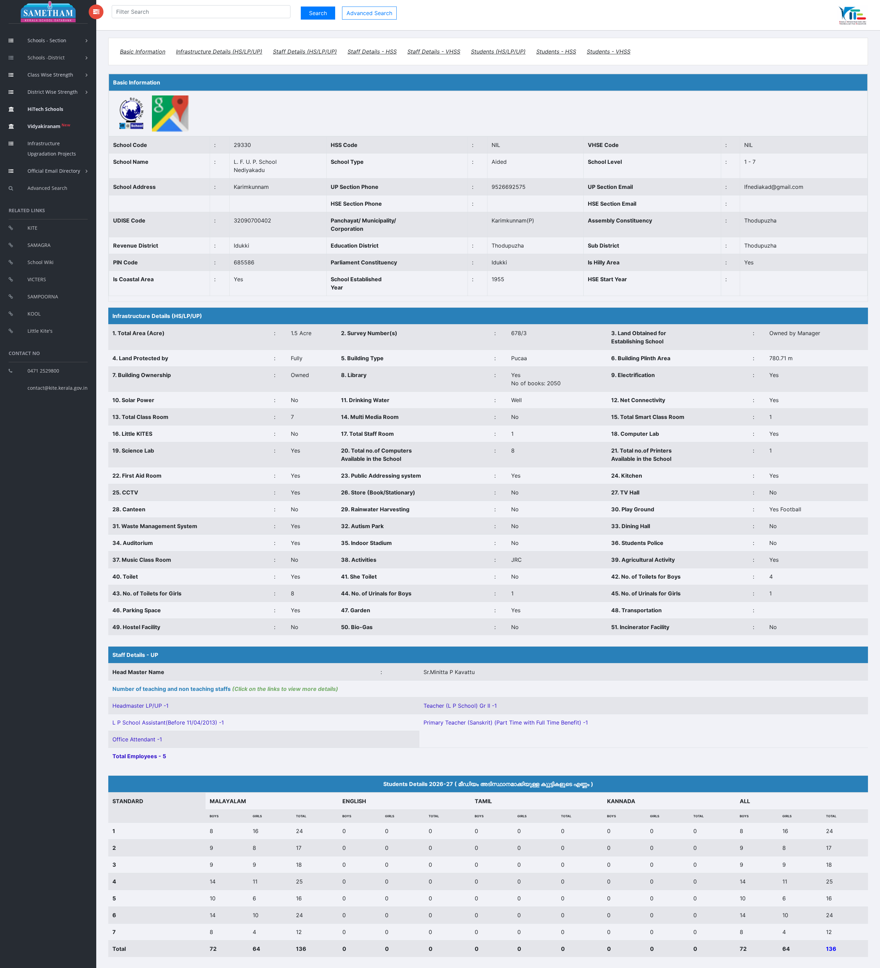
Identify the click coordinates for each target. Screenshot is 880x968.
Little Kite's (40, 331)
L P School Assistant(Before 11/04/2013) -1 (168, 722)
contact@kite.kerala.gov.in (58, 388)
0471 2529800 (43, 370)
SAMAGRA (39, 245)
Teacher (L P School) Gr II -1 (460, 705)
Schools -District (46, 57)
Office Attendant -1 (137, 739)
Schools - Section (47, 40)
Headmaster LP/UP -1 (140, 705)
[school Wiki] (132, 113)
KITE (32, 228)
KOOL (34, 313)
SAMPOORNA (43, 296)
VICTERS (37, 279)
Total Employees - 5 (139, 756)
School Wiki (41, 262)
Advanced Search (47, 188)
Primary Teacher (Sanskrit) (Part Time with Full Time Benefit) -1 (506, 722)
